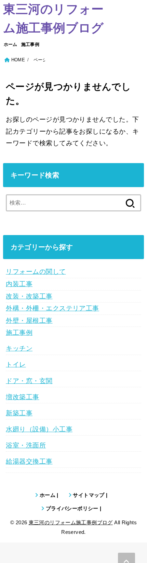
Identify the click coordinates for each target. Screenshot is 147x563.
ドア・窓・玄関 (29, 380)
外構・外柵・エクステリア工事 (52, 308)
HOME (18, 59)
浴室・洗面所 (26, 445)
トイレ (16, 364)
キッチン (19, 348)
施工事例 (30, 44)
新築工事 (19, 413)
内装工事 (19, 283)
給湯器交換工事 (29, 461)
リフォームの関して (36, 271)
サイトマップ (88, 495)
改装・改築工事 (29, 296)
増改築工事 (22, 397)
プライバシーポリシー (72, 508)
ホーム (10, 44)
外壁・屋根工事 (29, 320)
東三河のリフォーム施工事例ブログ (53, 18)
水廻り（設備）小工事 (39, 429)
